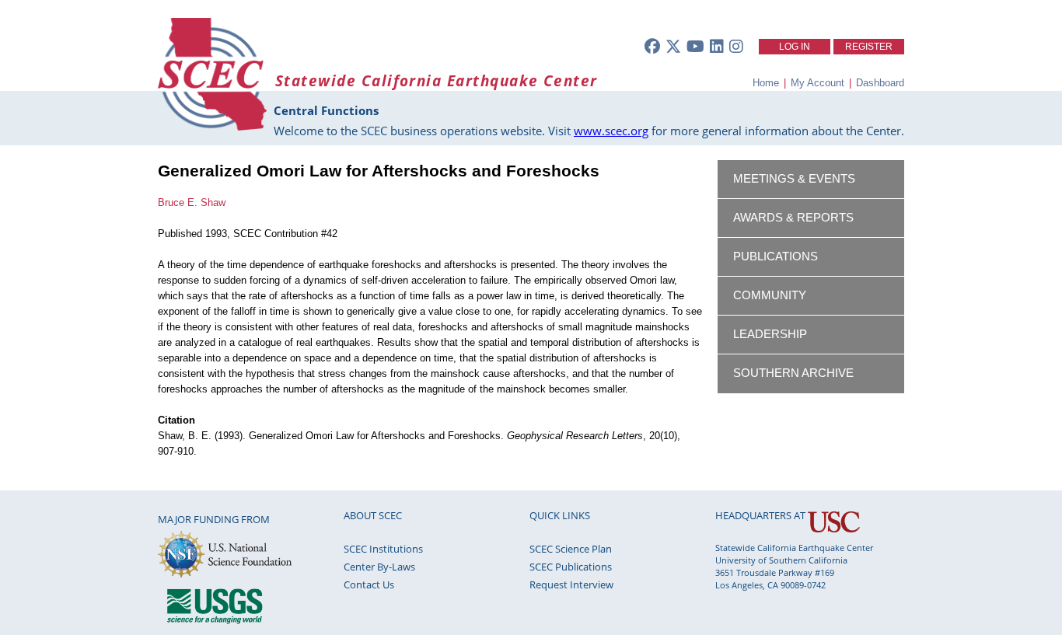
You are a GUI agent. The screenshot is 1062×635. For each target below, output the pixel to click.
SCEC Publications (570, 567)
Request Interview (571, 584)
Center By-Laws (379, 567)
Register (869, 46)
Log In (794, 46)
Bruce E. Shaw (191, 202)
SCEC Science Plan (570, 549)
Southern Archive (793, 373)
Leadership (770, 334)
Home (766, 83)
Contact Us (369, 584)
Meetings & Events (794, 179)
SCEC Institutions (383, 549)
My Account (817, 83)
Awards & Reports (793, 217)
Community (769, 295)
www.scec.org (611, 130)
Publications (775, 256)
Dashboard (880, 83)
